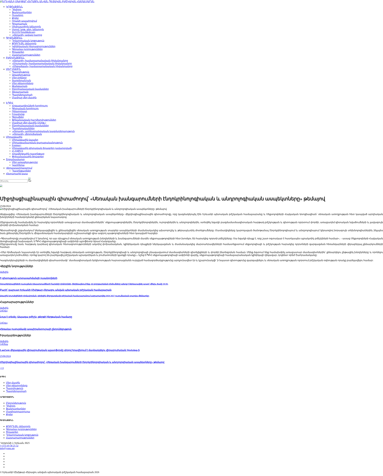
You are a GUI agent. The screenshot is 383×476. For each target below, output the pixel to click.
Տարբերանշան (21, 80)
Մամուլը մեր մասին (24, 97)
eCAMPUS (17, 151)
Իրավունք (18, 114)
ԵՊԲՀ (9, 103)
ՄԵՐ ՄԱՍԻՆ (13, 69)
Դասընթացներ (21, 170)
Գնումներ (18, 117)
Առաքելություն (21, 75)
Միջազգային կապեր (25, 140)
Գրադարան (19, 23)
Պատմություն (20, 72)
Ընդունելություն (16, 403)
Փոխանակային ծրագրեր (28, 156)
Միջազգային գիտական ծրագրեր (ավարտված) (42, 148)
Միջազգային (14, 137)
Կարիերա (18, 165)
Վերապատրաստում (19, 168)
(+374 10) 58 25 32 (9, 445)
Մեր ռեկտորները (22, 83)
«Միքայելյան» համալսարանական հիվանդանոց (42, 66)
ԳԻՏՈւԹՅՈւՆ (14, 38)
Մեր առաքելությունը (25, 162)
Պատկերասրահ (22, 94)
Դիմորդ (16, 9)
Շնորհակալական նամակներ (30, 89)
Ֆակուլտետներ (22, 12)
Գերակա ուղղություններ (27, 49)
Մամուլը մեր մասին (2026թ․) (29, 122)
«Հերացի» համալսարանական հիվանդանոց (40, 60)
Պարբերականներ (23, 128)
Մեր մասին (13, 382)
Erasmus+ (16, 145)
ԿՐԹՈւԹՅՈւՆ (14, 6)
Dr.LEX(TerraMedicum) (23, 32)
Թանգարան (19, 86)
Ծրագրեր (18, 52)
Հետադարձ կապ (17, 173)
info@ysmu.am (7, 448)
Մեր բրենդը (19, 77)
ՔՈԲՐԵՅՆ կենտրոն (24, 43)
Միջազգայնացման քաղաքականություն (37, 142)
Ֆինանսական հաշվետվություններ (34, 120)
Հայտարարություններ (26, 55)
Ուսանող (17, 15)
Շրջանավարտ (15, 159)
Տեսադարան (20, 92)
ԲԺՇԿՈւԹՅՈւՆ (15, 57)
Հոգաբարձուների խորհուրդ (30, 105)
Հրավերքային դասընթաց (28, 153)
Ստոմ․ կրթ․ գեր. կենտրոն (28, 29)
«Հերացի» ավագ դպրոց (27, 35)
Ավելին (4, 272)
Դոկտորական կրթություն (28, 40)
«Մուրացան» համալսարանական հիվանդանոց (42, 63)
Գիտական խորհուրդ (25, 108)
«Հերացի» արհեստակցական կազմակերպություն (43, 131)
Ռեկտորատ (19, 111)
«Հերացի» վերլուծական (27, 134)
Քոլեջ (15, 18)
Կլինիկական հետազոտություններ (33, 46)
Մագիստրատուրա (18, 411)
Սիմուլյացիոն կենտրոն (26, 26)
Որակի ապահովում (24, 21)
